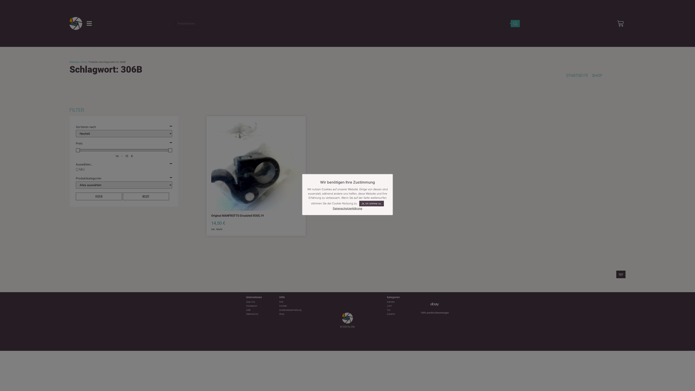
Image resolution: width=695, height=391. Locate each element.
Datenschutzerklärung (347, 208)
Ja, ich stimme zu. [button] (371, 203)
